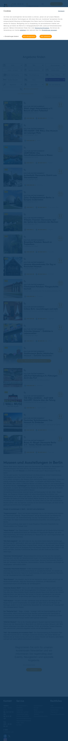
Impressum (61, 11)
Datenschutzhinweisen (42, 28)
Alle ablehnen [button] (46, 36)
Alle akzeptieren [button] (29, 36)
